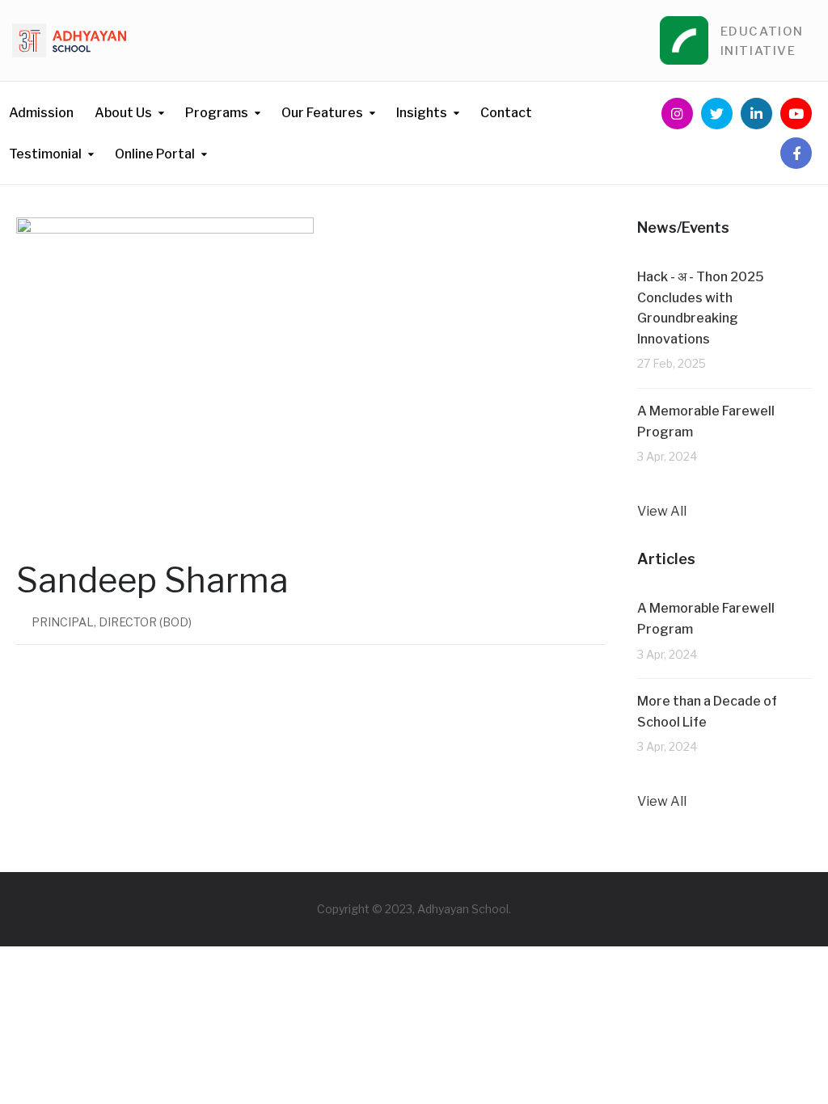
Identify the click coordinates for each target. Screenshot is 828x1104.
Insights (421, 112)
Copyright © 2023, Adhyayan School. (414, 909)
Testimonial (45, 154)
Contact (506, 112)
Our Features (322, 112)
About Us (123, 112)
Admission (41, 112)
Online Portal (155, 154)
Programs (216, 112)
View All (661, 511)
